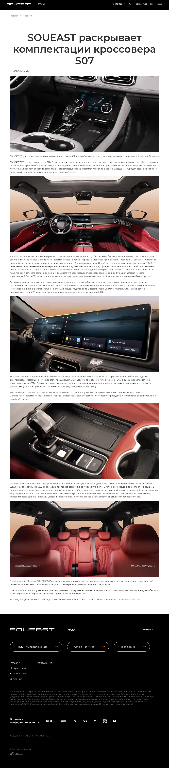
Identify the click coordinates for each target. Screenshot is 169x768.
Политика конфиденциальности (24, 721)
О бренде (16, 679)
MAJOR (42, 3)
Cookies (49, 720)
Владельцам (18, 673)
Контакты (62, 720)
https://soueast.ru (131, 599)
